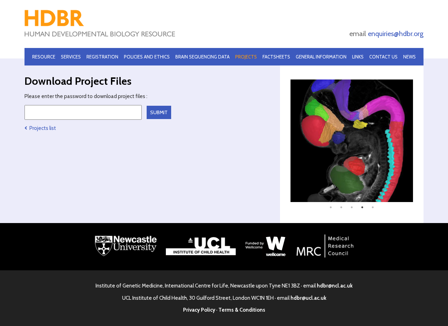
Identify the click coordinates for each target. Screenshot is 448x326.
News (409, 57)
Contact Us (383, 57)
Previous (285, 140)
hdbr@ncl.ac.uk (334, 286)
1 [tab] (330, 207)
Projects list (41, 128)
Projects (246, 57)
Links (358, 57)
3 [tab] (351, 207)
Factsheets (276, 57)
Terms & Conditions (241, 310)
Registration (102, 57)
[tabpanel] (351, 140)
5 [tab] (372, 207)
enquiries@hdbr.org (396, 33)
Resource (43, 57)
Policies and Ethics (147, 57)
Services (71, 57)
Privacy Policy (199, 310)
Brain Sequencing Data (202, 57)
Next (418, 140)
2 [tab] (341, 207)
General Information (321, 57)
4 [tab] (362, 207)
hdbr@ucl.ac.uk (308, 298)
